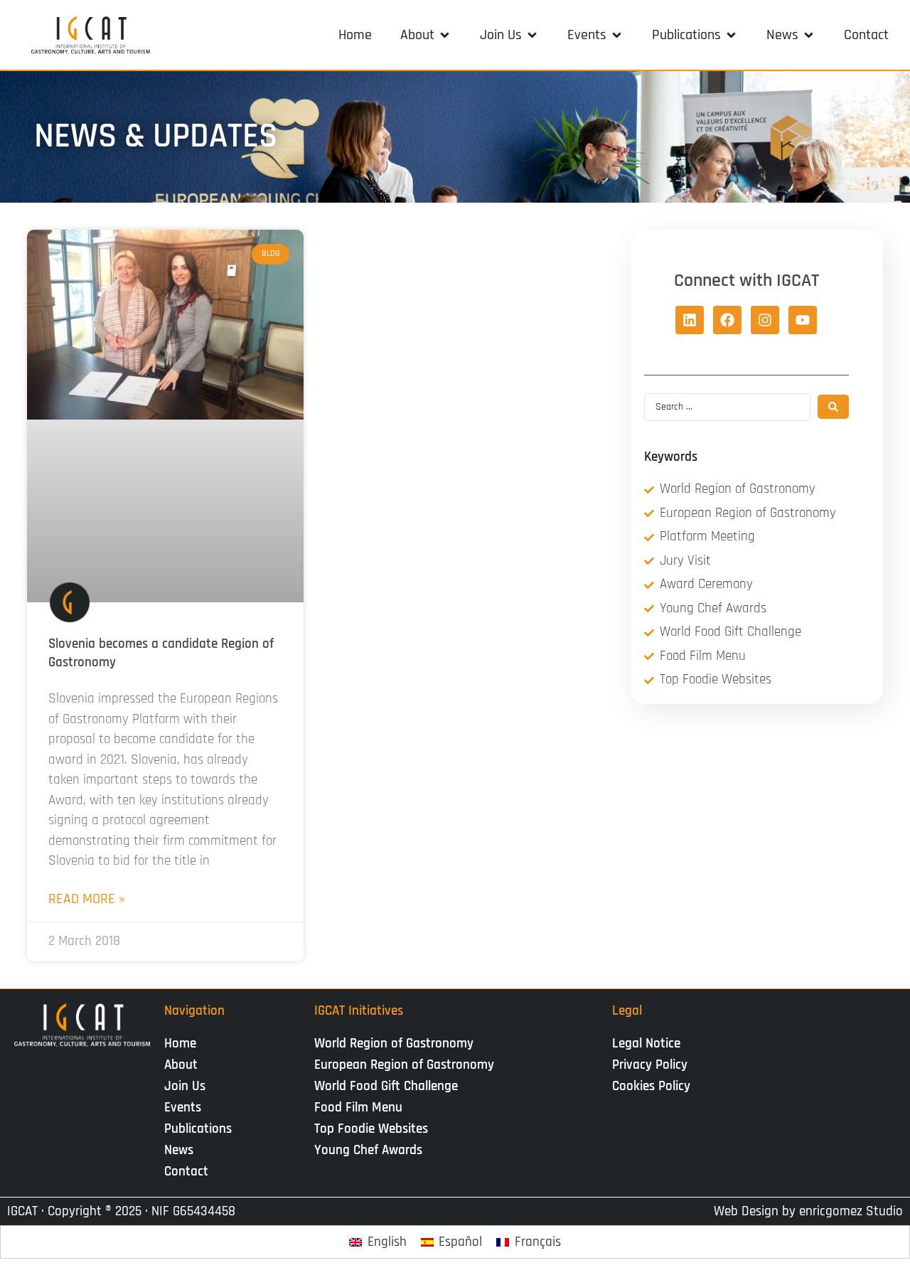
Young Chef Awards (368, 1150)
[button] (426, 35)
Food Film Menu (358, 1107)
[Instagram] (765, 320)
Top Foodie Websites (371, 1129)
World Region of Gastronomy (393, 1043)
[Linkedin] (689, 320)
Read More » (86, 898)
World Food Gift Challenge (386, 1086)
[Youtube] (802, 320)
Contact (186, 1171)
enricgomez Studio (851, 1211)
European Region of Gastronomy (404, 1065)
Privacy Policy (649, 1065)
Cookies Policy (651, 1086)
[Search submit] (833, 407)
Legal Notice (646, 1043)
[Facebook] (727, 320)
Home (180, 1043)
